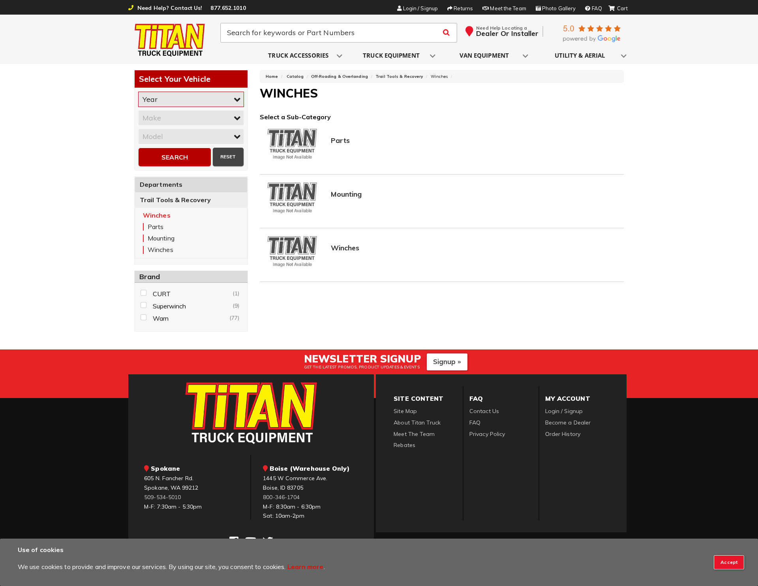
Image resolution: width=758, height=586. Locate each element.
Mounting (346, 194)
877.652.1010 (228, 7)
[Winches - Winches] (292, 251)
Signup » (447, 361)
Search (174, 157)
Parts (340, 141)
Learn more (305, 567)
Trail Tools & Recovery (175, 200)
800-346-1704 (281, 497)
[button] (298, 56)
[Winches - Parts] (292, 143)
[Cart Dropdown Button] (618, 9)
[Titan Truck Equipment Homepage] (170, 40)
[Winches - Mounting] (292, 197)
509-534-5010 (162, 497)
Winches (345, 248)
